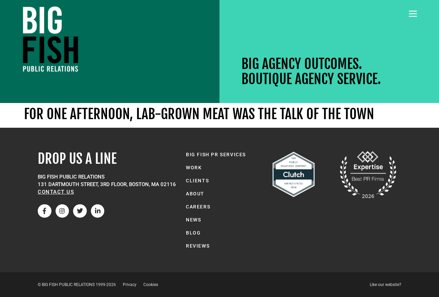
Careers (198, 206)
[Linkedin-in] (98, 211)
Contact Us (56, 192)
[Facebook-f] (44, 211)
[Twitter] (80, 211)
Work (194, 167)
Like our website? (385, 284)
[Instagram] (62, 211)
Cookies (150, 284)
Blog (193, 233)
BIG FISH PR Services (216, 154)
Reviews (198, 246)
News (193, 219)
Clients (197, 180)
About (195, 193)
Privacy (130, 284)
